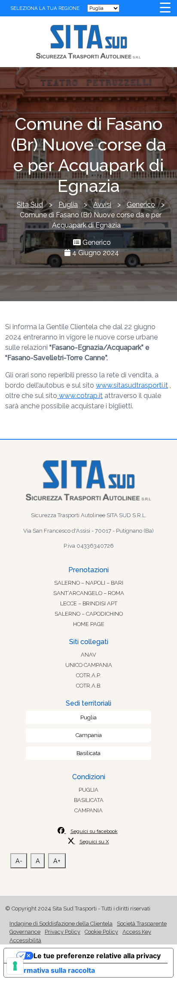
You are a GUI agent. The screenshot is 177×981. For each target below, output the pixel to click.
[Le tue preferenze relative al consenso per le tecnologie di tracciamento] (15, 966)
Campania (89, 735)
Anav (88, 654)
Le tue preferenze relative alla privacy (97, 955)
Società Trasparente (142, 923)
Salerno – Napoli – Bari (88, 583)
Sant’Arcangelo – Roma (88, 593)
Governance (24, 932)
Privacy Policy (62, 932)
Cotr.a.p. (88, 675)
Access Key (136, 932)
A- (18, 860)
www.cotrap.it (80, 396)
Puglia (88, 717)
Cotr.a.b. (88, 685)
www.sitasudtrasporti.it (132, 385)
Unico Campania (88, 665)
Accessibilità (25, 940)
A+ (57, 860)
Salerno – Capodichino (89, 614)
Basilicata (88, 753)
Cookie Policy (101, 932)
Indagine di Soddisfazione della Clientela (61, 923)
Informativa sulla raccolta (53, 970)
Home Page (88, 624)
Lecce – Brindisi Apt (88, 603)
